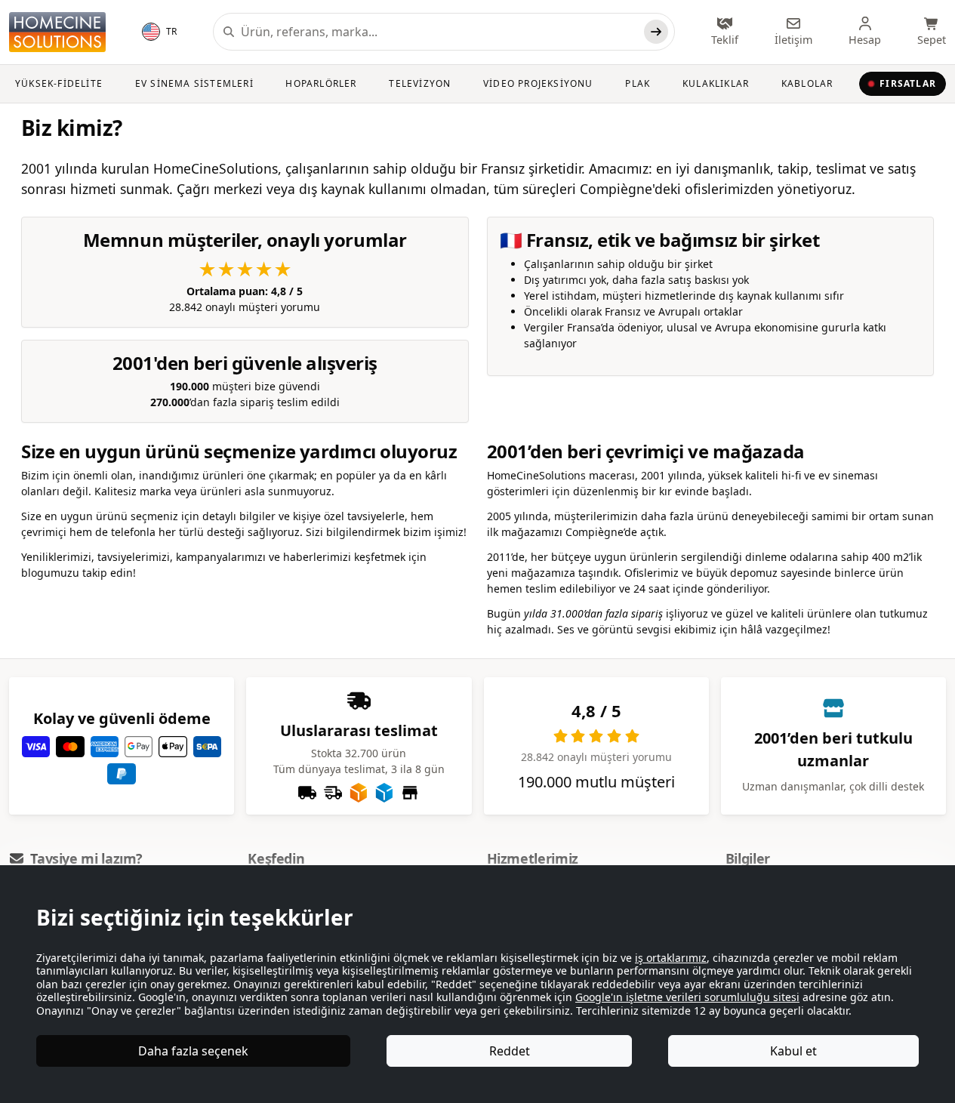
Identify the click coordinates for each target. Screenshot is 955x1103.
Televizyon (420, 83)
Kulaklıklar (715, 83)
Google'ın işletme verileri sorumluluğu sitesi (687, 997)
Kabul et (793, 1051)
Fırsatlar (908, 83)
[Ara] (656, 32)
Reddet (509, 1051)
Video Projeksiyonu (538, 83)
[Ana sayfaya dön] (57, 32)
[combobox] (439, 32)
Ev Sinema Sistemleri (194, 83)
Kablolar (807, 83)
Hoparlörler (320, 83)
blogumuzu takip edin (77, 572)
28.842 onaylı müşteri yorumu (244, 285)
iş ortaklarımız (671, 957)
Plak (637, 83)
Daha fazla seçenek (193, 1051)
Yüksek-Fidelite (59, 83)
